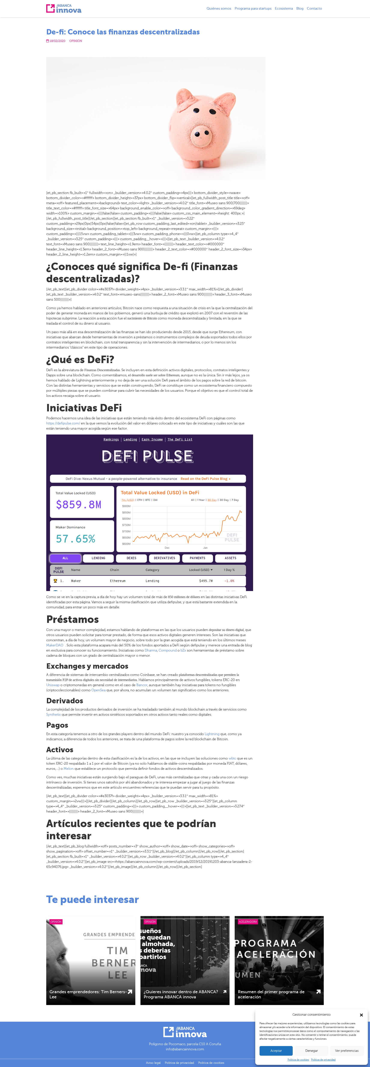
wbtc (232, 758)
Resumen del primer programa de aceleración (271, 994)
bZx (183, 650)
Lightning (212, 734)
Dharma (151, 650)
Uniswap (53, 685)
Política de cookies (298, 1059)
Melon (69, 769)
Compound (168, 650)
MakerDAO (54, 645)
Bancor (141, 685)
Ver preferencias (347, 1051)
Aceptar (276, 1051)
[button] (361, 1015)
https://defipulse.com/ (63, 423)
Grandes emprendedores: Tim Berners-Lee (88, 994)
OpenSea (98, 690)
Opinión (75, 41)
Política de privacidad (323, 1059)
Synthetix (53, 715)
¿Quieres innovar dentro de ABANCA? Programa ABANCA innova (181, 994)
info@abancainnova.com (185, 1049)
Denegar (311, 1051)
